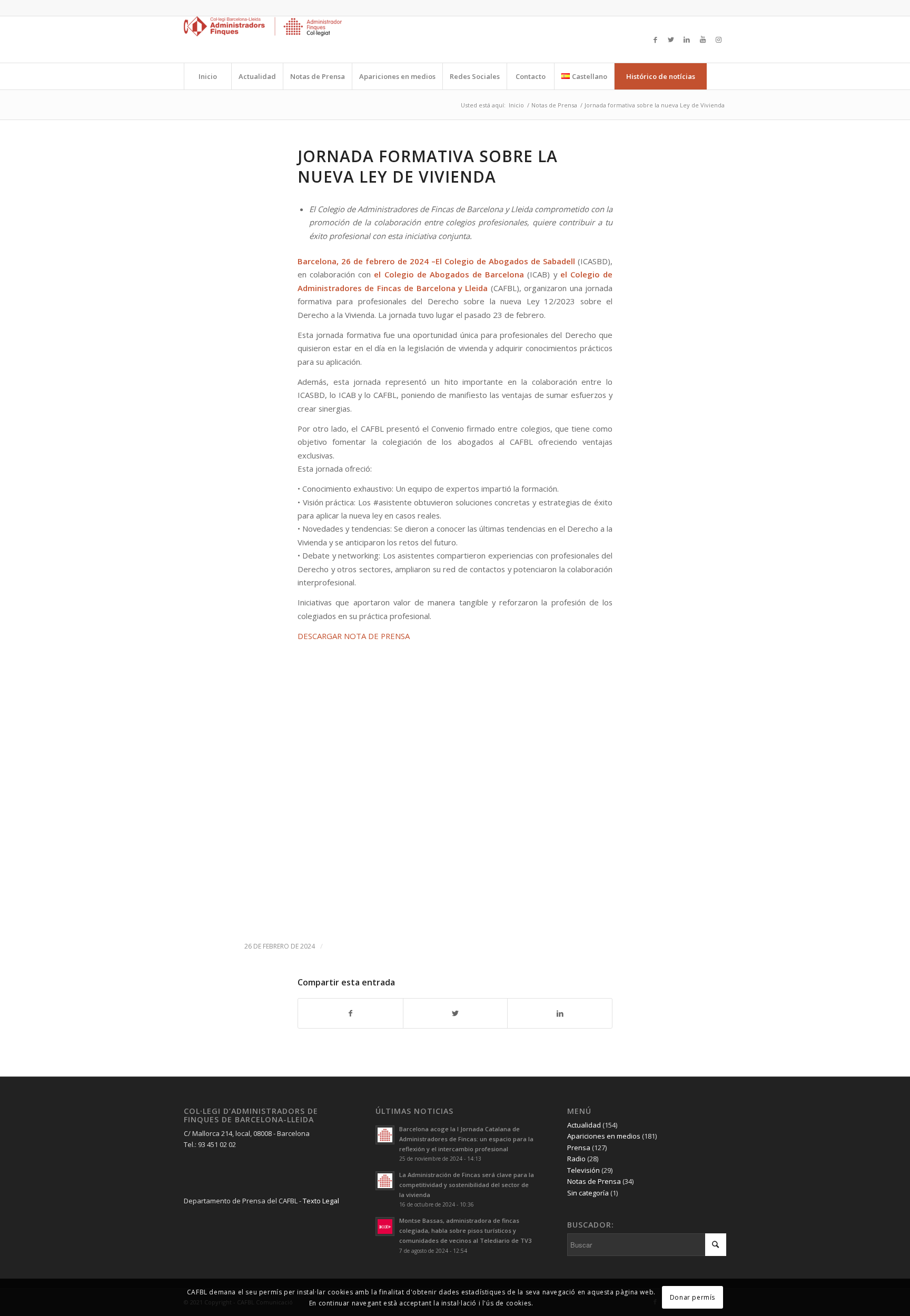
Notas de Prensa (594, 1181)
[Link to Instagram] (718, 39)
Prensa (578, 1147)
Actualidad (584, 1125)
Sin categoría (588, 1193)
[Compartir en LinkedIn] (560, 1013)
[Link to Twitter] (671, 39)
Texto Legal (321, 1200)
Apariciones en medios (603, 1136)
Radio (576, 1158)
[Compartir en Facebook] (350, 1013)
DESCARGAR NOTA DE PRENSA (354, 636)
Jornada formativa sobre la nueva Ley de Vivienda (428, 166)
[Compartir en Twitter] (455, 1013)
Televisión (583, 1170)
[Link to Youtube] (702, 39)
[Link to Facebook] (655, 39)
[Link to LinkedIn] (687, 39)
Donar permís (692, 1296)
